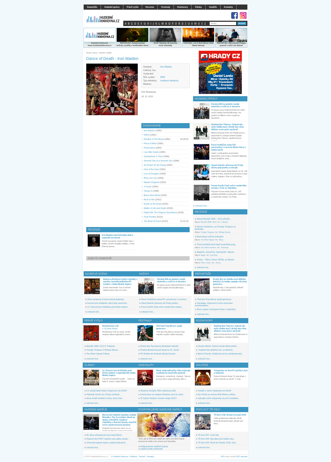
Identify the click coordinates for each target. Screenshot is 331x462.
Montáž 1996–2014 (209, 222)
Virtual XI (148, 191)
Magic (203, 255)
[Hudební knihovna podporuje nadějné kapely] (163, 425)
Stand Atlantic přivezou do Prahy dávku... (160, 303)
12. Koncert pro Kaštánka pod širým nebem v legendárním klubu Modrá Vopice (119, 373)
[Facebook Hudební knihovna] (234, 15)
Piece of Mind (150, 143)
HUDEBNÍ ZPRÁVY (206, 98)
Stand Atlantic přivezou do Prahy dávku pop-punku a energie (227, 166)
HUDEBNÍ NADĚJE (95, 409)
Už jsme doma (110, 328)
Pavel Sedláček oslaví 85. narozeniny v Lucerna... (164, 299)
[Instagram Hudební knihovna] (243, 15)
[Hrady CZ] (220, 72)
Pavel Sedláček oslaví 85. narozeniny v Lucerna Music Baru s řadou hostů (228, 147)
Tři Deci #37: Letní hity (208, 435)
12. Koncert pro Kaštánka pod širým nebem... (108, 307)
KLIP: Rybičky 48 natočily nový (165, 44)
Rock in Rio (149, 199)
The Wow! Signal (207, 240)
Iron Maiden (166, 66)
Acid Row (213, 255)
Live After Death (151, 152)
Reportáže (203, 273)
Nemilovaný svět (110, 326)
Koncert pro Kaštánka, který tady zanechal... (107, 303)
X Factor (148, 186)
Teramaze (225, 247)
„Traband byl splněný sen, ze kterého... (216, 350)
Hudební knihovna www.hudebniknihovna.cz (100, 44)
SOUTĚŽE (202, 365)
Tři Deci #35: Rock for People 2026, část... (217, 442)
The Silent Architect (208, 247)
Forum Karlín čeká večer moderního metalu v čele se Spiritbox (229, 186)
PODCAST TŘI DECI (208, 409)
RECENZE (201, 211)
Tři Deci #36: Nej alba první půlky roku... (216, 439)
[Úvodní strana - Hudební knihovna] (105, 17)
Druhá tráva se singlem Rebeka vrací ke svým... (162, 394)
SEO (223, 456)
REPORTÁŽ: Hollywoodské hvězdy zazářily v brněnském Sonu (132, 44)
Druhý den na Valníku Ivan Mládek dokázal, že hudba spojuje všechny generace (230, 281)
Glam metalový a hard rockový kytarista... (106, 299)
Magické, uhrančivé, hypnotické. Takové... (216, 252)
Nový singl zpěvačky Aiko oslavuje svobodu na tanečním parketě (173, 371)
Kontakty (150, 456)
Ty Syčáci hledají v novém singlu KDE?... (159, 398)
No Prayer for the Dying (155, 165)
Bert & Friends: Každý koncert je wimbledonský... (220, 354)
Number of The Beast (154, 139)
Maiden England (151, 182)
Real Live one (150, 178)
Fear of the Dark (151, 169)
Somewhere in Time (153, 156)
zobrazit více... (201, 206)
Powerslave (149, 148)
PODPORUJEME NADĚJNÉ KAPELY (160, 409)
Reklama (133, 456)
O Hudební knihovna (119, 456)
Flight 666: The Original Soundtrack (160, 212)
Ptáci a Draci (206, 263)
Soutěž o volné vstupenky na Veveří (214, 390)
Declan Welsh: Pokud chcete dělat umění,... (218, 346)
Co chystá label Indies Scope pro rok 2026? (106, 390)
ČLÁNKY (89, 365)
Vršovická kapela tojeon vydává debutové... (106, 442)
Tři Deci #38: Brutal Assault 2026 (230, 415)
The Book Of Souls (152, 221)
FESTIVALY (145, 320)
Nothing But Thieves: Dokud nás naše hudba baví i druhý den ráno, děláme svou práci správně (227, 127)
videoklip (168, 45)
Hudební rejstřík (105, 53)
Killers (147, 135)
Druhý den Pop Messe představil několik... (160, 346)
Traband (224, 222)
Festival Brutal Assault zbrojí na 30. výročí (159, 350)
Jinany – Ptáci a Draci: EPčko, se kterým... (216, 259)
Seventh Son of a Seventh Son (158, 161)
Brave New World (152, 195)
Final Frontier (150, 217)
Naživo (144, 273)
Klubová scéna (96, 273)
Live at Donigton (151, 173)
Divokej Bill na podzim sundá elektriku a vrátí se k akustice (225, 105)
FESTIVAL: (188, 43)
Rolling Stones (224, 232)
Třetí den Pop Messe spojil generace (214, 299)
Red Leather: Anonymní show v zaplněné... (217, 309)
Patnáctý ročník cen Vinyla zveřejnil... (103, 394)
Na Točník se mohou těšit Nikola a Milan (216, 394)
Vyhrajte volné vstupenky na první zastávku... (219, 398)
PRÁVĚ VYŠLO (93, 320)
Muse (221, 240)
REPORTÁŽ (222, 43)
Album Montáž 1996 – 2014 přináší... (214, 219)
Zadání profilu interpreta (151, 449)
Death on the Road (153, 204)
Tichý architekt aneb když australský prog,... (217, 244)
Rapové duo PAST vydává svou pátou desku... (107, 439)
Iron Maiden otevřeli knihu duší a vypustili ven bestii (117, 236)
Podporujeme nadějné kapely (154, 446)
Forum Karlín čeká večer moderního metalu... (162, 307)
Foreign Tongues (207, 232)
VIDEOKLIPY (146, 365)
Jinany (218, 263)
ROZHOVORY (204, 320)
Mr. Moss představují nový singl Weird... (104, 435)
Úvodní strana (91, 53)
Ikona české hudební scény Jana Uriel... (105, 398)
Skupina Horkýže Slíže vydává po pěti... (158, 390)
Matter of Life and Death (155, 208)
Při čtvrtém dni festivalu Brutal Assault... (158, 354)
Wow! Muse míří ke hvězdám (210, 236)
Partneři (142, 456)
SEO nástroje (241, 456)
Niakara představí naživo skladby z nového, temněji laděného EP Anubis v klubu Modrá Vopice (120, 281)
